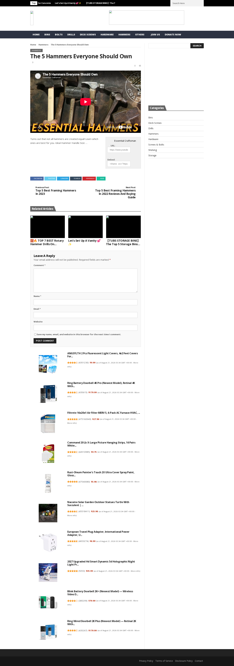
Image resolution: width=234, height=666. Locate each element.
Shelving (152, 149)
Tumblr (77, 178)
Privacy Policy (146, 660)
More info (71, 423)
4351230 (83, 362)
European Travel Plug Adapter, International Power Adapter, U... (98, 533)
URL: (113, 145)
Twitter (51, 178)
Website (38, 321)
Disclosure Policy (184, 660)
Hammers (124, 34)
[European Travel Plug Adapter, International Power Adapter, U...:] (48, 543)
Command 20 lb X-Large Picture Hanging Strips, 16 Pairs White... (101, 444)
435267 (83, 630)
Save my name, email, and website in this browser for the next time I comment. (79, 334)
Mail (102, 178)
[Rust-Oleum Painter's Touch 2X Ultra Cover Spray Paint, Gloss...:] (48, 483)
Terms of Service (164, 660)
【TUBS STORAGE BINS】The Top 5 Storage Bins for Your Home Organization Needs (123, 242)
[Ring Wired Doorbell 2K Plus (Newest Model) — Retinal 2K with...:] (48, 632)
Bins (47, 34)
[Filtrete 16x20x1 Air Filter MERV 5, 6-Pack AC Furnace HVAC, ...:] (48, 424)
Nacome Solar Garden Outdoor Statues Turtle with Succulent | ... (98, 503)
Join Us (155, 34)
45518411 (84, 511)
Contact (199, 660)
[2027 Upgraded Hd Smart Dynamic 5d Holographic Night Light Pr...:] (48, 573)
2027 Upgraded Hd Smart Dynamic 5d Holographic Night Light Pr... (101, 563)
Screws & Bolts (156, 144)
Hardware (107, 34)
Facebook (38, 178)
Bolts (59, 34)
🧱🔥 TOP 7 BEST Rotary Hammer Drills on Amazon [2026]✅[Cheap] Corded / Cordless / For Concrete (47, 242)
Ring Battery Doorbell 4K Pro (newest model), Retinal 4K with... (101, 384)
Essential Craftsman (125, 140)
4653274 (83, 541)
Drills (71, 34)
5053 (81, 570)
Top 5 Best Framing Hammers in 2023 (55, 191)
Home (36, 34)
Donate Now (173, 34)
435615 (83, 392)
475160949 (85, 419)
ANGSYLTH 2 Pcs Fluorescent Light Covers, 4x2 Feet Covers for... (102, 355)
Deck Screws (88, 34)
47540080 (84, 481)
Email (37, 308)
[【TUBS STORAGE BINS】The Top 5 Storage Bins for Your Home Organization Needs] (123, 227)
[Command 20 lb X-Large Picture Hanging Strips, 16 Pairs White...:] (48, 454)
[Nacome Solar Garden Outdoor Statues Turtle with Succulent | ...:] (48, 513)
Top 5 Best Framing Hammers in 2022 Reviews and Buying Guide (115, 192)
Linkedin (64, 178)
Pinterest (90, 178)
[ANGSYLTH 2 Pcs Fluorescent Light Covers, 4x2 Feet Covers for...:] (48, 364)
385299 (83, 600)
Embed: (111, 159)
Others (139, 34)
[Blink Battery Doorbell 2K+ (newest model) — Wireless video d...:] (48, 602)
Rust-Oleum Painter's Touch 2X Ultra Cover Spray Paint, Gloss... (100, 474)
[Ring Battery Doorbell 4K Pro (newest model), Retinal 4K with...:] (48, 394)
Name (37, 296)
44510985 (84, 451)
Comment (40, 265)
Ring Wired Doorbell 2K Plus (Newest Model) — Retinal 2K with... (101, 622)
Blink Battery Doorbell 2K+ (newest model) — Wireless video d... (100, 593)
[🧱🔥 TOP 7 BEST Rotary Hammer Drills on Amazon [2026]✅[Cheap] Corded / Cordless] (47, 227)
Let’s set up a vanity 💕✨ (56, 3)
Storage (152, 155)
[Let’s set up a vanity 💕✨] (85, 227)
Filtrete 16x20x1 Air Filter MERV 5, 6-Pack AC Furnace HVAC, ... (103, 412)
